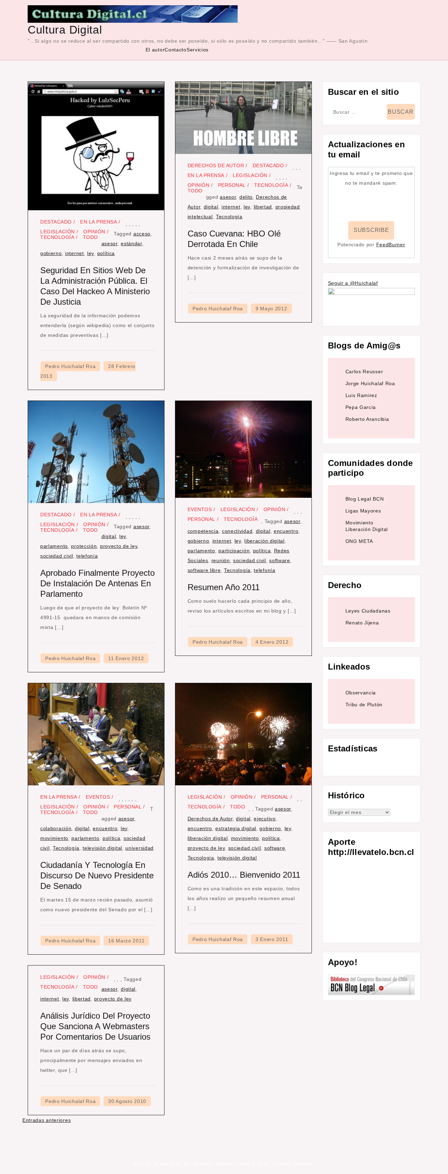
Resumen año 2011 (224, 587)
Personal (232, 185)
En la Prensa (98, 222)
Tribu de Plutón (364, 704)
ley (90, 253)
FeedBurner (390, 244)
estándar (131, 243)
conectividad (237, 531)
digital (211, 207)
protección (84, 546)
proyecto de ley (119, 546)
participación (234, 550)
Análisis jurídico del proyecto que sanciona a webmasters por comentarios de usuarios (95, 1026)
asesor (110, 243)
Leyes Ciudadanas (368, 611)
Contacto (175, 49)
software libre (204, 570)
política (106, 253)
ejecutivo (264, 818)
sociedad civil (56, 556)
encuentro (286, 531)
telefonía (87, 556)
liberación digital (264, 541)
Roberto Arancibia (367, 419)
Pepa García (360, 407)
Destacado (56, 222)
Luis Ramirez (361, 395)
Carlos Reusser (364, 371)
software (279, 560)
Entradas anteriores (46, 1120)
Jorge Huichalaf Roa (370, 383)
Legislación (57, 231)
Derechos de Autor (216, 165)
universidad (139, 848)
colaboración (55, 828)
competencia (203, 531)
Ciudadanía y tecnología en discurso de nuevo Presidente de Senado (97, 875)
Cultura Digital (65, 29)
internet (74, 253)
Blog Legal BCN (364, 499)
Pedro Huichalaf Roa (70, 366)
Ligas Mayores (363, 511)
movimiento (54, 838)
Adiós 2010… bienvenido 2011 (244, 874)
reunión (220, 560)
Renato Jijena (362, 622)
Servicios (198, 49)
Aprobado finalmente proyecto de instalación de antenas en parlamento (97, 583)
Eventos (200, 509)
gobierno (51, 253)
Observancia (360, 692)
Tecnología (57, 237)
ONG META (359, 541)
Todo (90, 237)
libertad (263, 207)
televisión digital (102, 848)
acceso (141, 233)
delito (246, 197)
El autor (155, 49)
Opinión (94, 231)
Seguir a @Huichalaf (353, 283)
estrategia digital (235, 828)
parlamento (54, 546)
